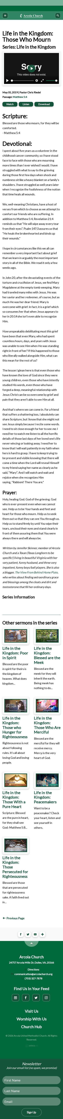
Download (44, 104)
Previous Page (15, 918)
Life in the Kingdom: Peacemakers (45, 797)
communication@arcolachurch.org (33, 973)
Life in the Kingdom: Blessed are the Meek (47, 655)
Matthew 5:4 (20, 96)
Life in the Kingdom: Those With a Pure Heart (13, 799)
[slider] (22, 80)
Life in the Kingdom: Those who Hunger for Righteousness (14, 727)
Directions (33, 969)
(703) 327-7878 (33, 978)
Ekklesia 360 (31, 1045)
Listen (26, 104)
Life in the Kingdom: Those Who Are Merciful (47, 725)
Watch (10, 104)
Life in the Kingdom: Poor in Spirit (15, 653)
